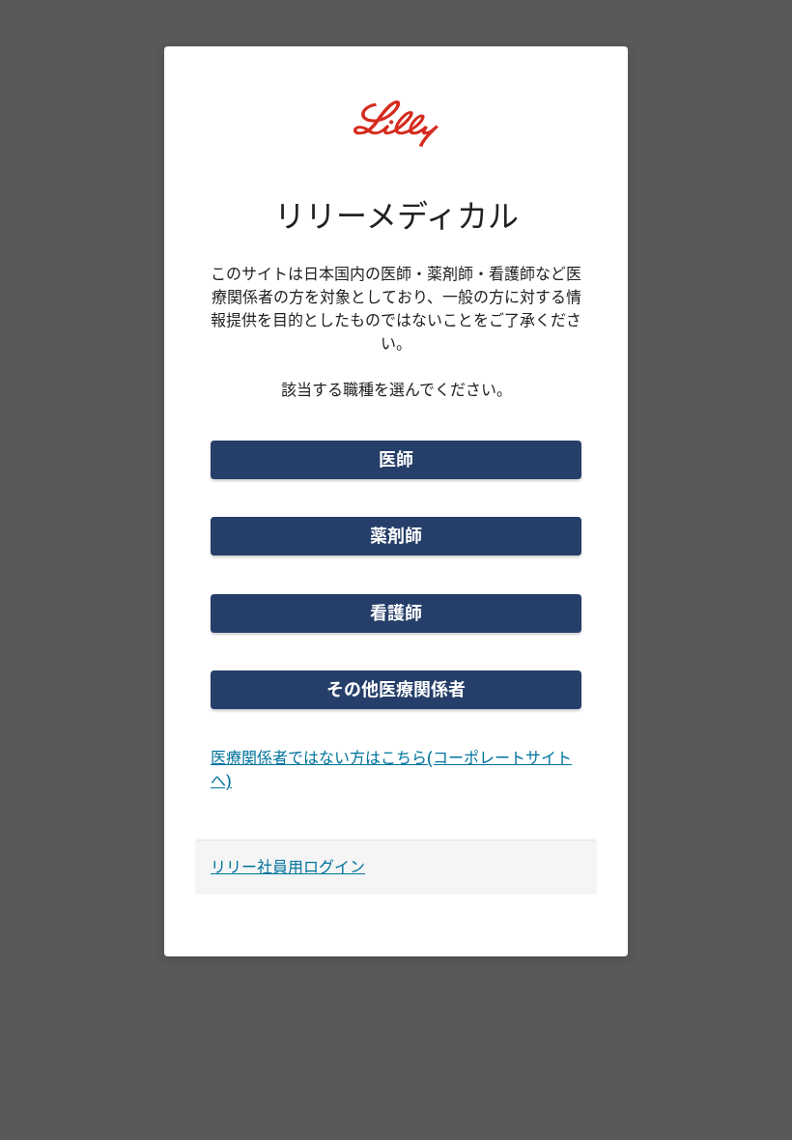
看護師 (396, 613)
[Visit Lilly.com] (396, 135)
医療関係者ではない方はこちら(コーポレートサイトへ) (391, 769)
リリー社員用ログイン (288, 867)
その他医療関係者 (396, 689)
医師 (396, 459)
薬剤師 (396, 536)
